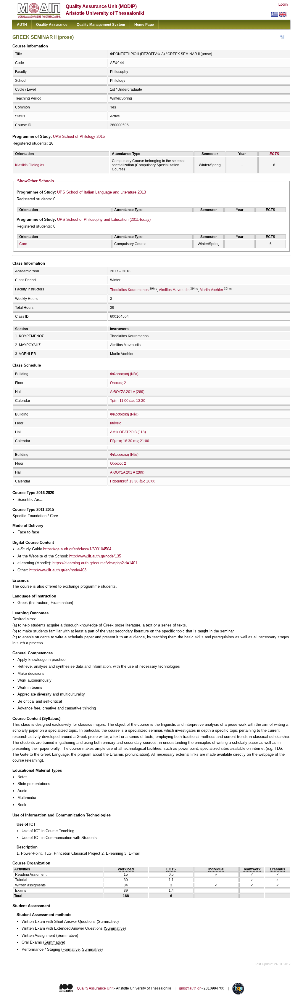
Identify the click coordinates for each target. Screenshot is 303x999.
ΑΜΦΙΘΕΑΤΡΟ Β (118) (128, 432)
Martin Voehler (211, 290)
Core (23, 244)
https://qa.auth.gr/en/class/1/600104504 (77, 549)
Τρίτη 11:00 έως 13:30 (127, 401)
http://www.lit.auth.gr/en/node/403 (57, 570)
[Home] (39, 16)
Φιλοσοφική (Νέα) (124, 374)
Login (283, 4)
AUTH (22, 25)
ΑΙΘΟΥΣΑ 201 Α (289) (127, 392)
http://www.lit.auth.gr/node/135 (95, 556)
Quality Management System (101, 25)
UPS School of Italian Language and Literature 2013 (101, 192)
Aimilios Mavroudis (174, 290)
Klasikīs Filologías (29, 165)
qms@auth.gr (190, 989)
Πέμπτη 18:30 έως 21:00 (129, 441)
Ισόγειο (115, 423)
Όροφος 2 (118, 383)
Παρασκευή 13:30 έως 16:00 (132, 481)
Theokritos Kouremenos (129, 290)
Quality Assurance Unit (95, 989)
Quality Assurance (51, 25)
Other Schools (35, 181)
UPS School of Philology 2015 (79, 136)
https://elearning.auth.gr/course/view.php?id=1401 (94, 563)
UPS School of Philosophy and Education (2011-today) (104, 219)
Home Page (144, 25)
